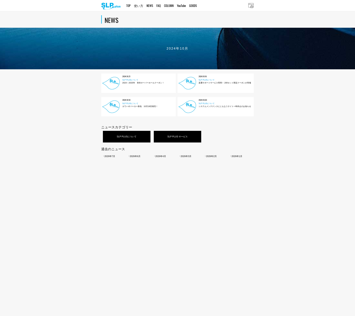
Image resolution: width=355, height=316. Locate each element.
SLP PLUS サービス (177, 136)
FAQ (158, 5)
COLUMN (169, 5)
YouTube (181, 5)
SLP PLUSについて (126, 136)
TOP (128, 5)
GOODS (193, 5)
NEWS (150, 5)
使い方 (138, 5)
